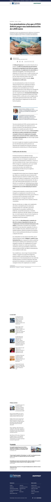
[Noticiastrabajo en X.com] (34, 497)
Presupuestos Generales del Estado (38, 0)
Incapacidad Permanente (14, 490)
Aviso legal (33, 490)
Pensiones (18, 267)
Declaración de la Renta (14, 488)
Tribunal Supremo (28, 267)
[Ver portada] (16, 3)
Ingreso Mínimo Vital (13, 493)
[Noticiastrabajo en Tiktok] (37, 497)
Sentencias (12, 487)
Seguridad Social (12, 267)
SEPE (20, 490)
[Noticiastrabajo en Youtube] (39, 497)
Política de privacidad (35, 491)
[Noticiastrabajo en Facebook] (32, 497)
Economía (22, 267)
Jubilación (21, 485)
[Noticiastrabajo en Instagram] (35, 497)
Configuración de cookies (35, 487)
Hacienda (11, 491)
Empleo (11, 485)
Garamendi (27, 0)
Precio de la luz (17, 0)
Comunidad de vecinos (24, 487)
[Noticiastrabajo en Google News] (40, 497)
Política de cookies (34, 488)
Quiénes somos (34, 485)
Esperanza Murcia (16, 58)
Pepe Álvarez (23, 0)
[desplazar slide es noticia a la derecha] (40, 1)
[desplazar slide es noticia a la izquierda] (14, 1)
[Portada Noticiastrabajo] (15, 476)
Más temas (21, 491)
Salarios (30, 0)
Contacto (32, 493)
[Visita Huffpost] (37, 3)
